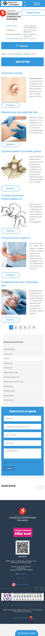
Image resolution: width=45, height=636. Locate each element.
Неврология (8, 354)
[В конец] (34, 327)
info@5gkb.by (22, 574)
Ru (25, 2)
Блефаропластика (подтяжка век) (19, 283)
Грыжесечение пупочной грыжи (21, 151)
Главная (3, 54)
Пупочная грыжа (11, 73)
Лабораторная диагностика (13, 381)
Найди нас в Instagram (22, 584)
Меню (24, 45)
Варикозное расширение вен (19, 112)
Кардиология (8, 386)
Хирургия (27, 54)
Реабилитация (9, 400)
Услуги (10, 54)
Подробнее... (10, 105)
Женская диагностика (11, 377)
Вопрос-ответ (28, 633)
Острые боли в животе (15, 238)
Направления (18, 54)
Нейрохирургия (9, 349)
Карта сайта (21, 578)
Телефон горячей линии (14, 38)
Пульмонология (9, 391)
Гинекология (8, 368)
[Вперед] (29, 327)
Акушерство (8, 363)
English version (36, 4)
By (25, 5)
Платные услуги (11, 26)
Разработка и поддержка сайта (21, 617)
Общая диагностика (11, 372)
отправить (9, 468)
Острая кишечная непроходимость (12, 196)
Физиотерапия (9, 395)
